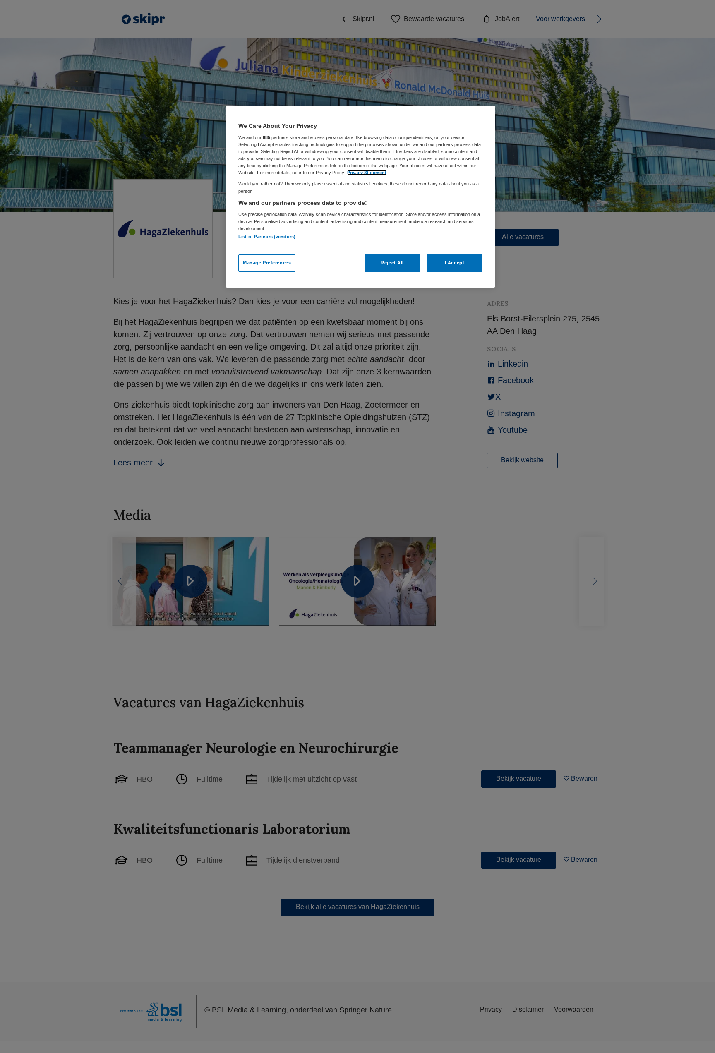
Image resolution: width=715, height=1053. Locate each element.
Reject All (392, 262)
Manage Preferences (267, 262)
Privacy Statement (366, 172)
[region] (360, 197)
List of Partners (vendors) (266, 236)
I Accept (455, 262)
